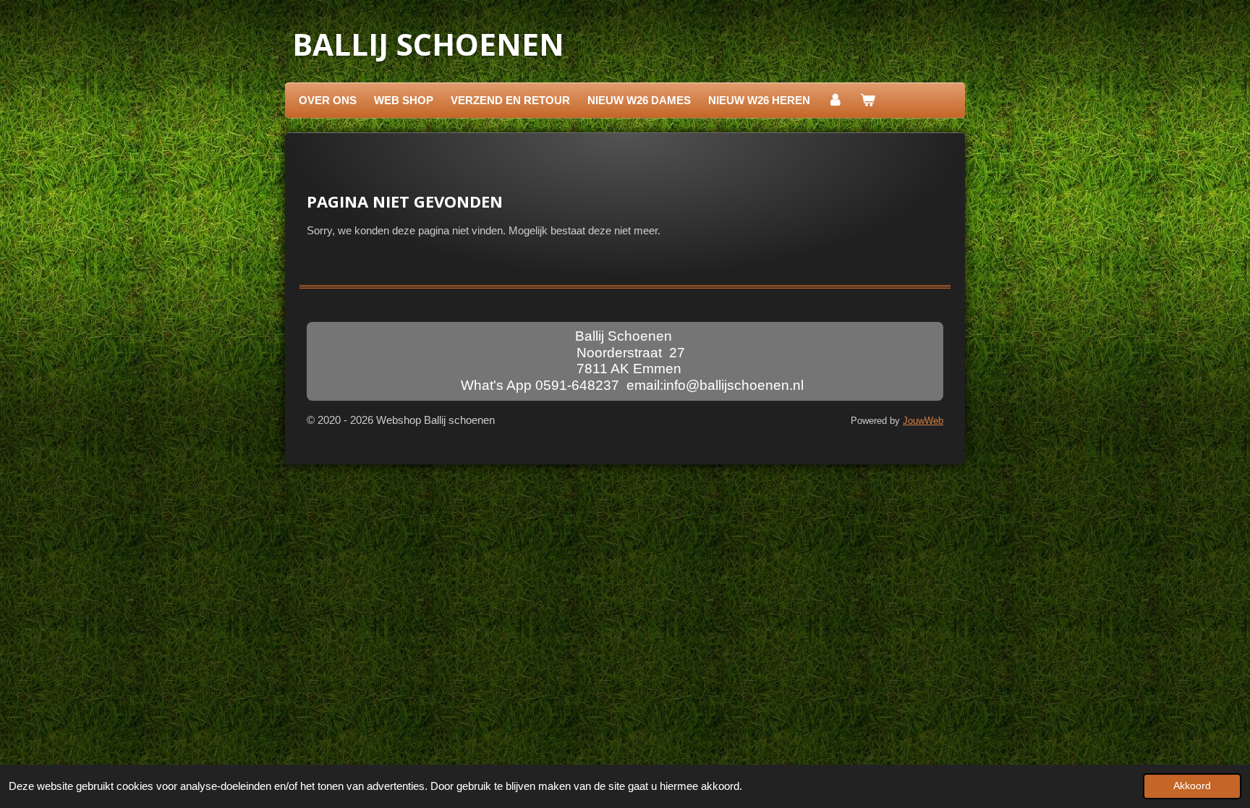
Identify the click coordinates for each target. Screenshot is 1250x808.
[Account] (835, 100)
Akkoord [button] (1192, 786)
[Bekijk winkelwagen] (867, 100)
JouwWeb (923, 421)
